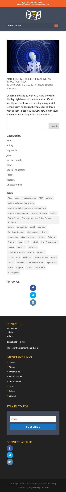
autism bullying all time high (21, 203)
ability (10, 145)
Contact (12, 395)
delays (44, 232)
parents (40, 252)
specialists (52, 262)
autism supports (39, 213)
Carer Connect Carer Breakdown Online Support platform (30, 220)
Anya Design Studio (39, 487)
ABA (9, 140)
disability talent (28, 237)
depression (13, 237)
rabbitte (27, 257)
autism (49, 197)
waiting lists (13, 272)
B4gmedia (12, 150)
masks (11, 247)
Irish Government (49, 242)
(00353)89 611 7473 (16, 342)
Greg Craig (15, 84)
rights (54, 257)
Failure (41, 237)
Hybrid (35, 242)
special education (16, 169)
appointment (30, 197)
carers (11, 227)
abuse (18, 197)
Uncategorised (14, 184)
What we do (14, 371)
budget (53, 213)
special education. (36, 262)
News (11, 386)
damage (41, 227)
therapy (11, 179)
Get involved (15, 381)
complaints (22, 227)
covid (32, 227)
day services (32, 232)
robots (11, 262)
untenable (40, 267)
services (20, 262)
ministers (32, 247)
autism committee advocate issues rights (27, 208)
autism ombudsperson (18, 213)
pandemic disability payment (21, 252)
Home (12, 362)
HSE (27, 242)
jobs (9, 155)
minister (21, 247)
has (20, 242)
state (10, 267)
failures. (51, 237)
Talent (10, 174)
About (12, 366)
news (41, 84)
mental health (14, 160)
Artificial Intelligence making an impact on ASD (29, 80)
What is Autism (16, 376)
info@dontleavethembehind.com (22, 347)
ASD (41, 197)
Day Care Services (16, 232)
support (19, 267)
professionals (14, 257)
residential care (41, 257)
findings (11, 242)
